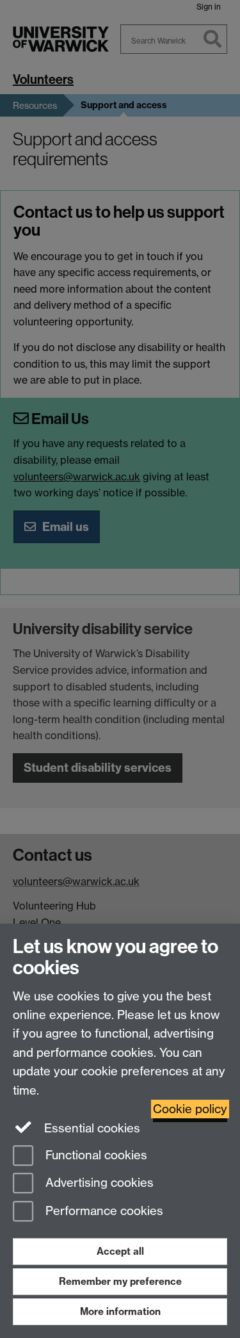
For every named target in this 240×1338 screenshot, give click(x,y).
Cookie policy (190, 1109)
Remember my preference (120, 1281)
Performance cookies (102, 1211)
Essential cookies (90, 1128)
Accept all (120, 1251)
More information (120, 1311)
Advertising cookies (98, 1183)
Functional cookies (94, 1155)
